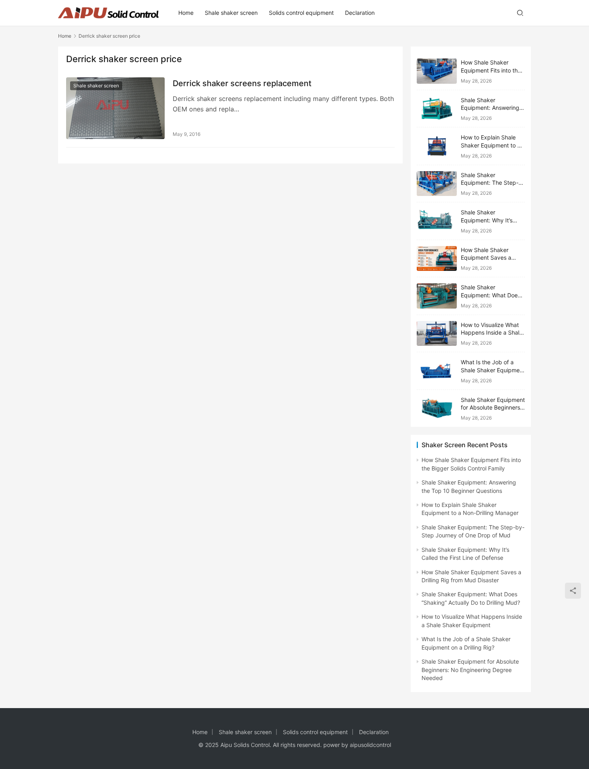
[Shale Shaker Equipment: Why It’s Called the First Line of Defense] (437, 221)
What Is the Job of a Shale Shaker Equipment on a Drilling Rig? (493, 370)
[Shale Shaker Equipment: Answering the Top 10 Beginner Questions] (437, 108)
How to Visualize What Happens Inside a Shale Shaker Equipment (491, 332)
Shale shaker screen (231, 12)
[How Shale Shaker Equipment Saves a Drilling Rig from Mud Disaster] (437, 258)
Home (186, 12)
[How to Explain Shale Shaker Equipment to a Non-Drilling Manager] (437, 146)
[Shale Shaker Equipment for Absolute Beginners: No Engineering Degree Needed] (437, 408)
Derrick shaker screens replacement (242, 83)
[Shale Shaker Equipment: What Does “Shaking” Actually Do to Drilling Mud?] (437, 296)
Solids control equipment (301, 12)
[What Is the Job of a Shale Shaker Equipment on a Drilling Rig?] (437, 370)
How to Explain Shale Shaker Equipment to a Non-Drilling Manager (490, 145)
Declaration (360, 12)
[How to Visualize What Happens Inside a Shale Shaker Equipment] (437, 333)
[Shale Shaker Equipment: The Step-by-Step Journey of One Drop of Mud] (437, 183)
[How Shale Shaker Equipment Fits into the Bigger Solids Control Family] (437, 71)
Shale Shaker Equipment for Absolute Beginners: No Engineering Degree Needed (470, 669)
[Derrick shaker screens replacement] (115, 108)
